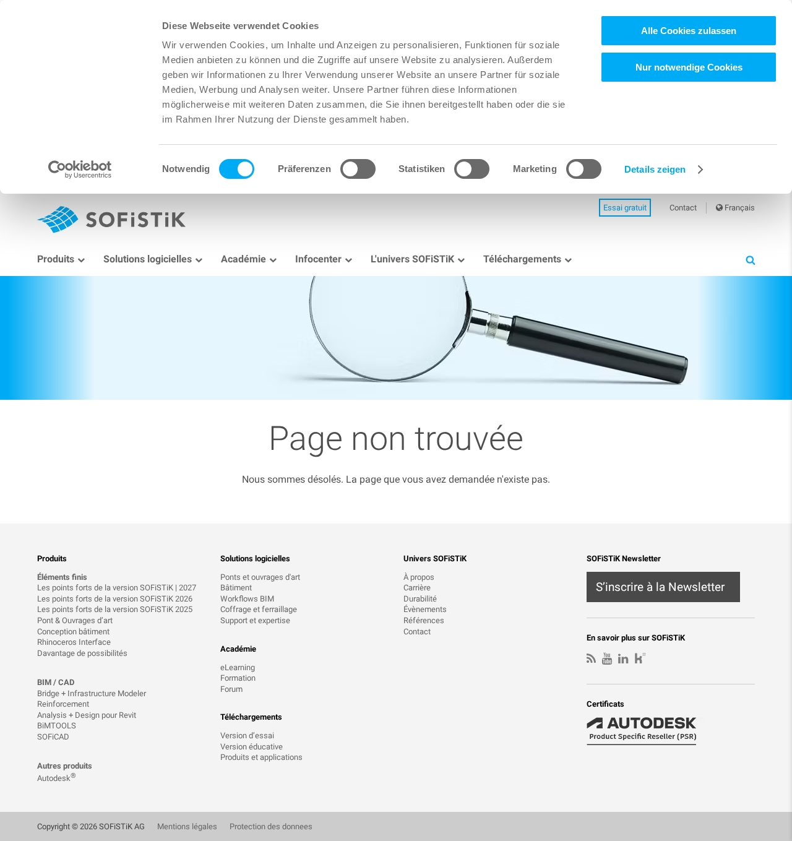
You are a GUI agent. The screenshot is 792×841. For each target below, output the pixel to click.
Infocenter (318, 259)
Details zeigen (655, 169)
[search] (750, 259)
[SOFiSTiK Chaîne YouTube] (607, 659)
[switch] (358, 169)
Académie (243, 259)
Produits (55, 259)
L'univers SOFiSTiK (412, 259)
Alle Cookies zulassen (688, 30)
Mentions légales (187, 826)
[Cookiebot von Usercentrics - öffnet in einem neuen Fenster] (80, 169)
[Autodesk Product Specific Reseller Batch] (648, 731)
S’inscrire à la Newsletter (660, 587)
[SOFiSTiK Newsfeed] (591, 659)
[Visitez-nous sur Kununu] (640, 659)
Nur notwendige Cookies (688, 67)
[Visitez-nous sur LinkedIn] (623, 659)
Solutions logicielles (147, 259)
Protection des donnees (271, 826)
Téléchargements (522, 259)
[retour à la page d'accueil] (111, 219)
